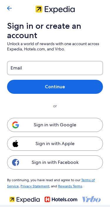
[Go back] (9, 8)
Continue (55, 86)
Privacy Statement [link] (35, 186)
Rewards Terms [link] (70, 186)
